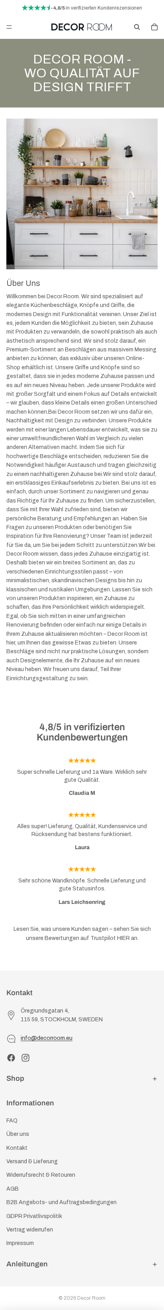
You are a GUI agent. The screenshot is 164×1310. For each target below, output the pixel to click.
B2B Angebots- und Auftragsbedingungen (61, 1202)
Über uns (17, 1134)
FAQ (12, 1121)
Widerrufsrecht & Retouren (40, 1175)
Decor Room (91, 1298)
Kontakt (16, 1148)
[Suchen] (137, 27)
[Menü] (9, 27)
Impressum (20, 1243)
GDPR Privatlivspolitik (34, 1216)
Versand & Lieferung (32, 1161)
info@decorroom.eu (46, 1038)
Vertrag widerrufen (29, 1230)
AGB (12, 1189)
